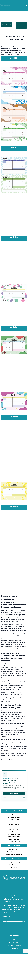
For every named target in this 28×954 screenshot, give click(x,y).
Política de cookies (14, 942)
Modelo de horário (14, 850)
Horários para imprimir (14, 846)
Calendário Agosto (14, 832)
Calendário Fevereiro (14, 817)
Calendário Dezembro (14, 842)
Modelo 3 (14, 237)
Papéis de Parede (14, 929)
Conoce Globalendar (14, 793)
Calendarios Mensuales (14, 926)
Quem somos (14, 948)
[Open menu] (26, 5)
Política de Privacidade (14, 945)
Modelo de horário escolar (14, 852)
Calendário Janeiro (14, 815)
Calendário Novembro (14, 839)
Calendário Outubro (14, 837)
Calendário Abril (14, 822)
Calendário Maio (14, 825)
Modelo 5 (14, 416)
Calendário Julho (14, 829)
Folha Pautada (14, 867)
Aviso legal (14, 939)
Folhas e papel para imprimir (14, 858)
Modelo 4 (14, 327)
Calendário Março (14, 820)
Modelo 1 (14, 58)
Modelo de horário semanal (14, 855)
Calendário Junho (14, 827)
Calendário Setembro (14, 834)
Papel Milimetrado (14, 865)
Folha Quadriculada (14, 863)
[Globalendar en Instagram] (24, 797)
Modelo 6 (14, 506)
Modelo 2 (14, 147)
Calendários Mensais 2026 (14, 811)
